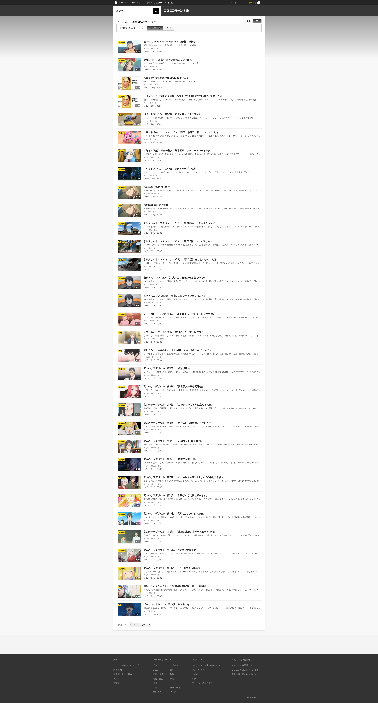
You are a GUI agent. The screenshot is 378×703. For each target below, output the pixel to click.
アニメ (156, 669)
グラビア (174, 692)
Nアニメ (162, 2)
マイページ (197, 674)
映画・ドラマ (159, 674)
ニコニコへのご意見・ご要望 (245, 669)
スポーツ (174, 665)
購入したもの (198, 669)
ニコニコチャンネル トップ (126, 665)
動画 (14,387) (139, 21)
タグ (169, 28)
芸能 (172, 669)
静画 (126, 2)
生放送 (132, 2)
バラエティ (175, 687)
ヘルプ (116, 678)
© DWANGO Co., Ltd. (256, 697)
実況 (156, 2)
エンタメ (157, 692)
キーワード (155, 28)
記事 (154, 22)
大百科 (150, 2)
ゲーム (173, 683)
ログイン (234, 2)
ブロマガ (157, 665)
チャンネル (141, 2)
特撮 (155, 683)
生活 (172, 674)
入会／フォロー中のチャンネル (206, 665)
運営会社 (117, 683)
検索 (156, 11)
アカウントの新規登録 (202, 683)
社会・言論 (158, 678)
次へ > (145, 624)
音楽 (155, 687)
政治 (172, 678)
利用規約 (117, 669)
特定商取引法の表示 (122, 674)
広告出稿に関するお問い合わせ (246, 674)
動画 (121, 2)
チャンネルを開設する (242, 665)
